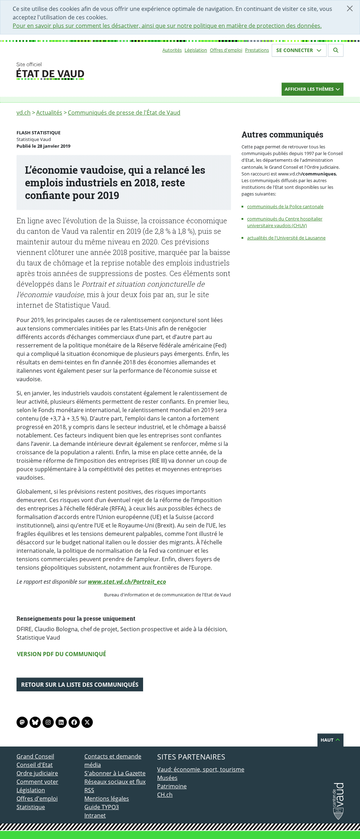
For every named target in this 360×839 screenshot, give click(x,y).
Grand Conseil (35, 756)
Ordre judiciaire (37, 773)
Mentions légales (106, 798)
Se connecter (295, 50)
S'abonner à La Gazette (115, 773)
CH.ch (165, 795)
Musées (167, 778)
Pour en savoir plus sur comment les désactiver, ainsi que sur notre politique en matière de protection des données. (167, 26)
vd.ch (24, 112)
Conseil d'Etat (35, 765)
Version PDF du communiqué (61, 654)
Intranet (95, 815)
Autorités (172, 50)
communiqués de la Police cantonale (285, 206)
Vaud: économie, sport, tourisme (200, 769)
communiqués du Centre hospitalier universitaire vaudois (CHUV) (284, 222)
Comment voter (37, 782)
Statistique (31, 807)
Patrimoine (172, 786)
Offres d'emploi (226, 50)
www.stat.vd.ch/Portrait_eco (127, 581)
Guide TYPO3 (101, 807)
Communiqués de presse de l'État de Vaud (124, 112)
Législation (196, 50)
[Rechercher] (335, 50)
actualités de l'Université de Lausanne (286, 238)
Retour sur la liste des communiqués (80, 685)
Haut (328, 740)
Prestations (257, 50)
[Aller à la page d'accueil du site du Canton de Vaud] (82, 71)
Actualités (49, 112)
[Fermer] (350, 8)
